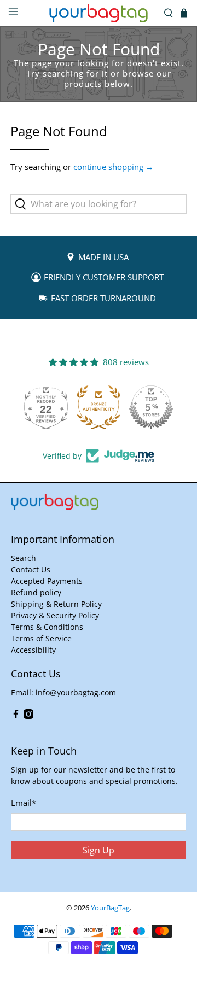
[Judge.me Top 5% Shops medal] (151, 407)
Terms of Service (41, 638)
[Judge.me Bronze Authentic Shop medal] (98, 407)
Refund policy (36, 592)
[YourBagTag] (98, 13)
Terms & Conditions (47, 627)
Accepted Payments (47, 581)
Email (23, 802)
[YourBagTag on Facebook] (16, 716)
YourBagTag (110, 908)
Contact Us (30, 569)
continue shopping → (113, 166)
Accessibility (33, 650)
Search (23, 558)
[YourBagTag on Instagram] (28, 716)
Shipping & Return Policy (56, 604)
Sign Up (98, 850)
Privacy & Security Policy (55, 615)
